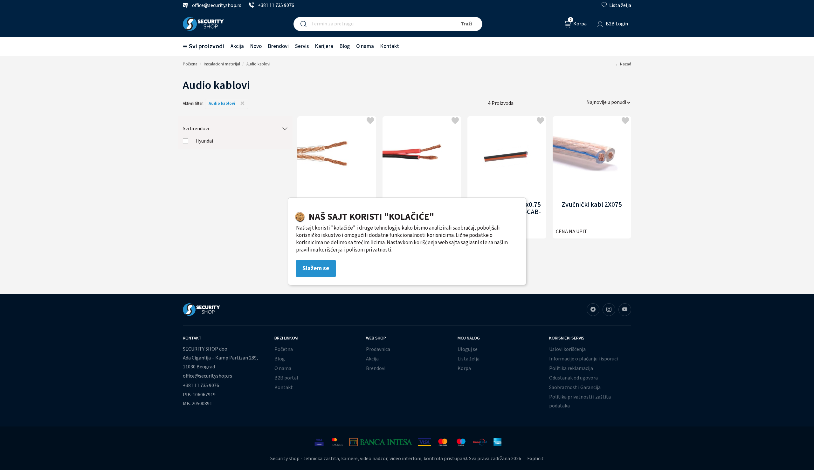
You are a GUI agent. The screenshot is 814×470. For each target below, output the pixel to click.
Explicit (535, 458)
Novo (256, 46)
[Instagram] (609, 309)
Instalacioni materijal (222, 64)
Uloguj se (468, 349)
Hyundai (204, 141)
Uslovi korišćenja (567, 349)
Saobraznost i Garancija (575, 387)
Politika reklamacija (571, 368)
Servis (302, 46)
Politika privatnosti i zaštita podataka (580, 401)
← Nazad (623, 64)
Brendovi (278, 46)
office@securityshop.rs (216, 5)
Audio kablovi (258, 64)
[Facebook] (593, 309)
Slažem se (315, 268)
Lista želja (468, 358)
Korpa (464, 368)
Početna (190, 64)
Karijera (324, 46)
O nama (365, 46)
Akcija (237, 46)
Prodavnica (378, 349)
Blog (345, 46)
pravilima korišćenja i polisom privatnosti (343, 250)
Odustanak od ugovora (573, 377)
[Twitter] (624, 309)
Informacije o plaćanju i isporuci (583, 358)
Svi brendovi (196, 128)
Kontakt (389, 46)
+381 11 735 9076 (275, 5)
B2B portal (286, 377)
